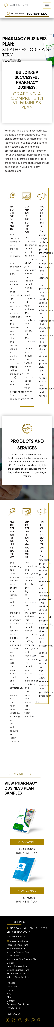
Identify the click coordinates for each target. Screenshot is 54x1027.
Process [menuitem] (11, 982)
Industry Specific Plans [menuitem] (18, 977)
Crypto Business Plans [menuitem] (18, 969)
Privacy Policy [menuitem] (14, 1007)
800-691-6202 (28, 13)
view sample (27, 842)
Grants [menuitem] (10, 962)
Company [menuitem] (12, 986)
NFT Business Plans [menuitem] (16, 973)
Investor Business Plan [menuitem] (18, 952)
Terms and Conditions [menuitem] (18, 1004)
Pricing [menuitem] (10, 990)
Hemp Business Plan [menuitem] (17, 966)
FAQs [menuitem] (9, 993)
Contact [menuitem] (11, 1000)
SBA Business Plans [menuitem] (16, 948)
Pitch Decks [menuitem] (13, 955)
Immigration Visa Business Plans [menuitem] (22, 959)
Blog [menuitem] (9, 997)
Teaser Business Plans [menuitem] (17, 944)
